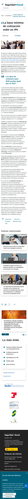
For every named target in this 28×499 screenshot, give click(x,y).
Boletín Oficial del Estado (11, 470)
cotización (7, 221)
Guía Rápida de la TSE (12, 356)
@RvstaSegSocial (10, 371)
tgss (6, 223)
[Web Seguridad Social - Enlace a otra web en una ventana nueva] (14, 403)
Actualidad (8, 15)
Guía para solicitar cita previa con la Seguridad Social (14, 346)
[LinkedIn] (6, 304)
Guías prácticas (10, 362)
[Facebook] (2, 304)
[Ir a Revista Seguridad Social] (16, 4)
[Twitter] (9, 304)
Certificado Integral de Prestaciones (12, 351)
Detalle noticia (10, 359)
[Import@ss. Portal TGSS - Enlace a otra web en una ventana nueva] (14, 393)
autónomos (17, 219)
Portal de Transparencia (11, 464)
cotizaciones (8, 219)
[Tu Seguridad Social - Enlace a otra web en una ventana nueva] (14, 419)
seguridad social (17, 221)
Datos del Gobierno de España (12, 467)
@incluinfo (8, 374)
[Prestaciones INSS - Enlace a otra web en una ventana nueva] (14, 412)
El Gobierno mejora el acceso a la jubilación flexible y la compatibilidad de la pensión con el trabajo (13, 267)
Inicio (2, 15)
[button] (14, 304)
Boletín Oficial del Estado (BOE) (10, 60)
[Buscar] (24, 8)
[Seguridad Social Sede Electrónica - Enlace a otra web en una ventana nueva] (14, 384)
